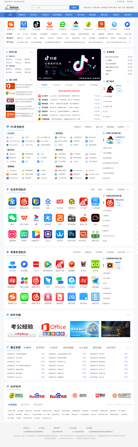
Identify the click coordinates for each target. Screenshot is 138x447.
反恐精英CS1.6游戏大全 (110, 335)
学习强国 (83, 287)
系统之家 (74, 414)
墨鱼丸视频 (29, 174)
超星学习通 (60, 271)
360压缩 (64, 34)
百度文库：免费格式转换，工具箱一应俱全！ (65, 107)
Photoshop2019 (78, 178)
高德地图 (95, 287)
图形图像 (110, 127)
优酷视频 (101, 34)
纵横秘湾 (60, 377)
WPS (27, 137)
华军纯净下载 (102, 414)
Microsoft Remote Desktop (84, 241)
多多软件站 (55, 414)
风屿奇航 (102, 358)
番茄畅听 (71, 271)
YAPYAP (102, 354)
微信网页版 (29, 154)
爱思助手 (107, 303)
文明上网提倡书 (57, 431)
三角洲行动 (54, 34)
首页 (10, 15)
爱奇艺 (118, 34)
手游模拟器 (45, 119)
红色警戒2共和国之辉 (111, 163)
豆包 (123, 7)
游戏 (100, 189)
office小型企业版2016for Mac (116, 42)
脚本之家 (29, 411)
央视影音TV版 (36, 241)
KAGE (18, 362)
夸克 (84, 38)
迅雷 (93, 34)
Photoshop (72, 241)
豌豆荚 (106, 231)
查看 (119, 91)
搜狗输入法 (11, 29)
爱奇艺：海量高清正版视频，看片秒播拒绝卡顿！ (65, 103)
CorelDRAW (62, 178)
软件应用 (121, 252)
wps (11, 137)
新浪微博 (107, 273)
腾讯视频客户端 (30, 170)
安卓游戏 (69, 85)
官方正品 (9, 42)
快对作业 (71, 208)
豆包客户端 (108, 106)
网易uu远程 (108, 148)
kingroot (60, 241)
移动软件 (9, 38)
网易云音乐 (24, 208)
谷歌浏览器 (62, 158)
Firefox (75, 161)
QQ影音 (43, 170)
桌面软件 (121, 127)
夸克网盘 (127, 29)
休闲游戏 (45, 99)
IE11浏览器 (62, 161)
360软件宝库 (27, 418)
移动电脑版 (57, 15)
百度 (48, 208)
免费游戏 (12, 66)
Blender (91, 170)
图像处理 (59, 166)
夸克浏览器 (76, 38)
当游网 (18, 418)
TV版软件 (109, 189)
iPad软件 (99, 252)
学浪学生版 (62, 137)
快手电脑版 (13, 174)
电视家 (106, 215)
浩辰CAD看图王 (109, 173)
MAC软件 (77, 252)
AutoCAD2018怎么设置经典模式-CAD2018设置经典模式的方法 (24, 100)
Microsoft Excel (109, 236)
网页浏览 (9, 59)
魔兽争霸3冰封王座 (112, 67)
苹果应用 (81, 85)
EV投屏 (43, 174)
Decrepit (19, 377)
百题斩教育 (107, 293)
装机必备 (104, 15)
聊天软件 (11, 150)
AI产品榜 (121, 1)
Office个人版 (101, 29)
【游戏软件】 (11, 354)
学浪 (105, 241)
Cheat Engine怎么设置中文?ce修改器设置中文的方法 (24, 108)
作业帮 (28, 38)
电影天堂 (95, 241)
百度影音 (28, 178)
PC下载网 (121, 411)
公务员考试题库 (14, 335)
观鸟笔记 (102, 365)
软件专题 (80, 15)
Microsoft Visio (14, 141)
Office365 (96, 7)
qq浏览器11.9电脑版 (94, 158)
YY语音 (27, 158)
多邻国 (95, 271)
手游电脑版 (93, 85)
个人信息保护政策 (78, 431)
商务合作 (26, 428)
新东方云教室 (62, 141)
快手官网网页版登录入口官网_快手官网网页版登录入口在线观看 (24, 115)
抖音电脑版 (36, 29)
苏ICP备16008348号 (67, 436)
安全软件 (45, 115)
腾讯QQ (12, 154)
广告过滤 (18, 59)
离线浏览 (28, 63)
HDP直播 (92, 38)
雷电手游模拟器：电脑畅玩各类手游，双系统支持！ (67, 119)
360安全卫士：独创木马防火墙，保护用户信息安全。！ (65, 115)
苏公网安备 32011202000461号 (86, 436)
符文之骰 (19, 358)
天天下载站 (65, 414)
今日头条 (51, 38)
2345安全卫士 (47, 418)
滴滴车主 (60, 38)
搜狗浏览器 (130, 7)
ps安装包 (92, 178)
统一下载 (47, 414)
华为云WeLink (30, 141)
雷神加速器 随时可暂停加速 (69, 91)
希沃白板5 (92, 137)
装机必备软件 (75, 335)
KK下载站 (11, 418)
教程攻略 (92, 15)
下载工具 (9, 63)
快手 (67, 38)
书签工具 (18, 63)
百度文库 (107, 288)
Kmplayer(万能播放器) (14, 178)
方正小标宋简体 (111, 64)
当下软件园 (94, 411)
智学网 (75, 145)
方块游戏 (18, 72)
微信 (12, 224)
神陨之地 (60, 373)
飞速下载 (124, 414)
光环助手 (48, 224)
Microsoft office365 (112, 57)
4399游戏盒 (122, 38)
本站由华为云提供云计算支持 (85, 438)
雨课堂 (91, 141)
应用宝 (113, 38)
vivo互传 (12, 271)
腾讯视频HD (48, 271)
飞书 (42, 154)
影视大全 (20, 38)
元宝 (18, 34)
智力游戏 (9, 72)
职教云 (60, 145)
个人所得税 (95, 208)
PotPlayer (12, 170)
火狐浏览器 (62, 154)
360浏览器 (104, 7)
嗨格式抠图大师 (63, 170)
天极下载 (11, 414)
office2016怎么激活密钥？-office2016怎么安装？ (24, 86)
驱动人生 (27, 414)
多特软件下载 (46, 411)
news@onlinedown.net (66, 438)
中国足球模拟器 (21, 354)
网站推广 (28, 59)
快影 (95, 224)
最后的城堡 (20, 369)
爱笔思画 (36, 208)
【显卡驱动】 (94, 377)
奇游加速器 (107, 158)
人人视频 (109, 60)
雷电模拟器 (76, 411)
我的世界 (110, 34)
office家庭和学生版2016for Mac (74, 42)
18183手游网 (36, 414)
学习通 (25, 34)
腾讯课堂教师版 (94, 145)
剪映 (107, 74)
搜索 (74, 7)
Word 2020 (44, 141)
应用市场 (85, 411)
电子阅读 (45, 107)
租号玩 (83, 271)
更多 (31, 52)
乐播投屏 (109, 70)
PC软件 (9, 34)
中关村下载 (11, 411)
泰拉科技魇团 (62, 358)
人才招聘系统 (84, 414)
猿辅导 (118, 262)
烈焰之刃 (60, 369)
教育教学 (118, 265)
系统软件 (69, 15)
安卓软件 (33, 15)
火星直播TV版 (103, 38)
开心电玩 (37, 418)
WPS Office (113, 7)
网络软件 (12, 56)
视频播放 (11, 166)
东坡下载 (37, 411)
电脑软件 (22, 15)
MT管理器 (72, 224)
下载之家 (57, 411)
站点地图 (89, 428)
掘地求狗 (102, 362)
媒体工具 (99, 127)
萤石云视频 (24, 287)
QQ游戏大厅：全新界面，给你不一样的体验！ (65, 99)
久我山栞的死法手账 (64, 354)
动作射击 (28, 69)
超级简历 (59, 303)
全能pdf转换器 (45, 145)
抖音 (119, 7)
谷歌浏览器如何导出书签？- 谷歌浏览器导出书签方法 (24, 93)
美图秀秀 (76, 174)
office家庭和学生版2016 (53, 42)
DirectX (101, 377)
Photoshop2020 (78, 170)
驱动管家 (19, 414)
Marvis (118, 86)
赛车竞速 (28, 72)
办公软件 (45, 96)
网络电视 (45, 103)
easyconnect (60, 287)
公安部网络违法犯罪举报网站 (33, 431)
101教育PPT (77, 137)
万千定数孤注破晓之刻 (23, 365)
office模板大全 (45, 137)
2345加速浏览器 (115, 29)
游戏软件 (9, 69)
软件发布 (130, 1)
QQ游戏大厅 (75, 29)
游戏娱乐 (88, 252)
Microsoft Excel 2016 (14, 145)
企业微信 (43, 158)
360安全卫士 (88, 7)
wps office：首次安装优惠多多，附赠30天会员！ (65, 96)
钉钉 (26, 161)
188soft (93, 414)
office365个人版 (22, 42)
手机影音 (118, 202)
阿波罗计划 (61, 362)
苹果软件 (45, 15)
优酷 (36, 224)
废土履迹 (19, 373)
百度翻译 (71, 287)
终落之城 (102, 373)
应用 (92, 189)
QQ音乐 (106, 226)
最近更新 (127, 15)
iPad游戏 (110, 252)
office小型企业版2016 (96, 42)
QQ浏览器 (92, 154)
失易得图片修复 (63, 174)
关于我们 (42, 428)
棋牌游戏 (18, 69)
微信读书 (83, 303)
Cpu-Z (48, 241)
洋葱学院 (76, 141)
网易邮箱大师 (13, 287)
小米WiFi (107, 221)
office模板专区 (45, 335)
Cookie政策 (73, 428)
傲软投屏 (71, 303)
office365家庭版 (36, 42)
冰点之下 (102, 369)
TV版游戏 (121, 189)
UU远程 (72, 34)
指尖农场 (60, 365)
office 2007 (29, 145)
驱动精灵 (113, 411)
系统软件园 (104, 411)
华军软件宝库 (114, 414)
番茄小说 (83, 224)
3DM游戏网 (66, 411)
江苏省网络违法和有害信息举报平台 (101, 431)
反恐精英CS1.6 (109, 168)
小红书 (36, 271)
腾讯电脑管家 (23, 29)
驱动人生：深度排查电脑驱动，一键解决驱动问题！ (65, 111)
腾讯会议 (12, 158)
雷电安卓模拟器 (83, 34)
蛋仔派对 (107, 178)
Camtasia (43, 178)
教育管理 (59, 133)
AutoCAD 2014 (94, 174)
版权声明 (57, 428)
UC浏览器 (76, 154)
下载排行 (116, 15)
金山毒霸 (20, 411)
